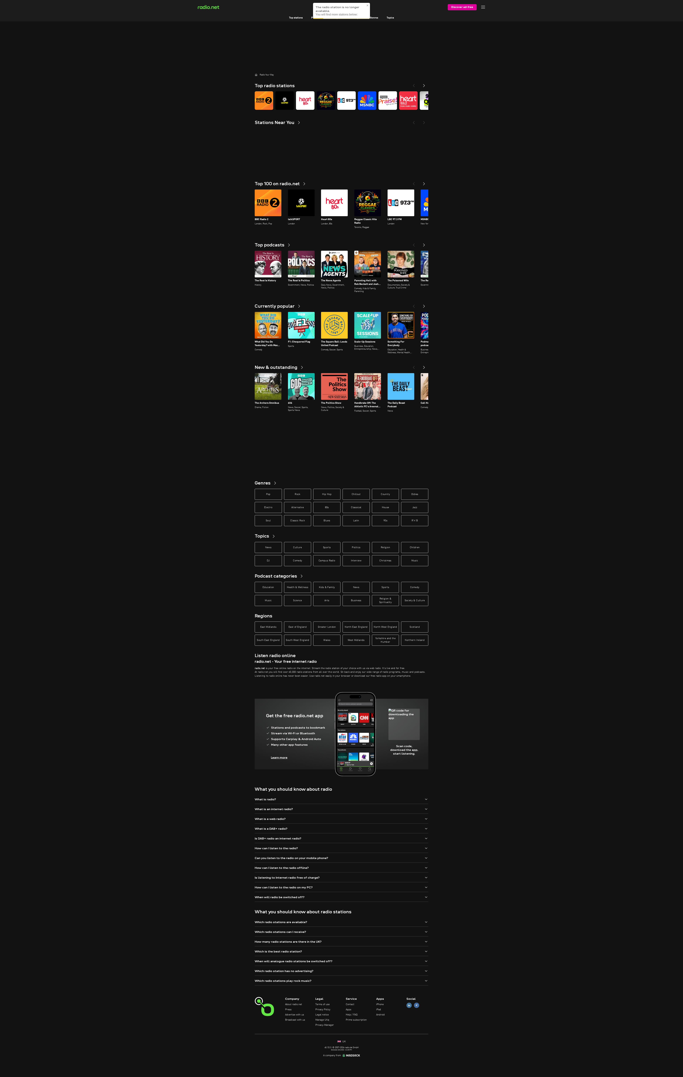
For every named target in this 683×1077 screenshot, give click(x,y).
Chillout (356, 494)
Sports (327, 547)
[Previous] (413, 84)
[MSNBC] (367, 100)
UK (344, 1041)
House (385, 507)
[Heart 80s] (305, 100)
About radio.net (293, 1004)
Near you (356, 18)
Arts (326, 600)
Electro (268, 507)
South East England (268, 640)
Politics (356, 547)
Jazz (414, 507)
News (268, 547)
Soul (268, 520)
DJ (268, 560)
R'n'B (415, 520)
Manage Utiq (322, 1020)
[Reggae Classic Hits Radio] (326, 100)
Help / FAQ (352, 1014)
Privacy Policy (322, 1009)
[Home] (256, 74)
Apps (348, 1009)
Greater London (327, 627)
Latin (356, 520)
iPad (378, 1009)
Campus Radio (327, 560)
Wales (326, 640)
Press (288, 1009)
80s (327, 507)
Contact (350, 1004)
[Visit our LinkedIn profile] (409, 1005)
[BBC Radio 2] (264, 100)
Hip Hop (326, 494)
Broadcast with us (295, 1020)
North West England (385, 627)
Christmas (385, 560)
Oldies (414, 494)
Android (380, 1014)
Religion (385, 547)
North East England (356, 627)
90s (385, 520)
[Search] (363, 7)
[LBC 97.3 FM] (346, 100)
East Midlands (268, 627)
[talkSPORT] (284, 100)
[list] (341, 100)
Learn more (279, 757)
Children (415, 547)
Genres (374, 18)
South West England (297, 640)
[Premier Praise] (387, 100)
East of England (297, 627)
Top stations (296, 18)
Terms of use (322, 1004)
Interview (356, 560)
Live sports (336, 18)
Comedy (297, 560)
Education (268, 587)
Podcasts (316, 18)
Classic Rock (297, 520)
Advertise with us (294, 1014)
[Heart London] (408, 100)
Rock (297, 494)
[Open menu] (483, 7)
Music (414, 560)
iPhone (380, 1004)
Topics (390, 18)
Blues (327, 520)
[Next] (424, 84)
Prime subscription (356, 1020)
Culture (297, 547)
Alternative (297, 507)
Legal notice (322, 1014)
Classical (356, 507)
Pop (268, 494)
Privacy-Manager (324, 1025)
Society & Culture (415, 600)
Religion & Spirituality (385, 600)
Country (385, 494)
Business (356, 600)
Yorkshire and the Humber (385, 640)
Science (297, 600)
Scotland (415, 627)
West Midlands (356, 640)
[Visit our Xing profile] (416, 1005)
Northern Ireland (415, 640)
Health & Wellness (297, 587)
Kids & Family (327, 587)
